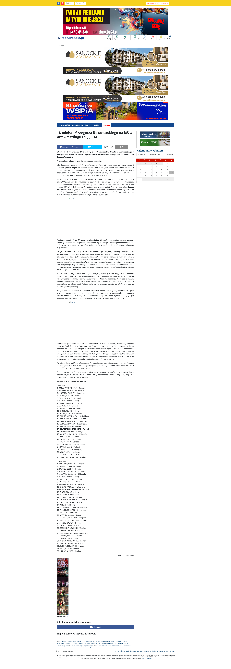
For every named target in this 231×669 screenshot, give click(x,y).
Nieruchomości (135, 39)
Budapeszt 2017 (69, 643)
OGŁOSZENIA (77, 125)
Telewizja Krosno (103, 645)
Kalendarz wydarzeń (149, 150)
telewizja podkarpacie (115, 645)
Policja (153, 39)
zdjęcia (90, 647)
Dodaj (109, 39)
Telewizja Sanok (126, 645)
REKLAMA (106, 125)
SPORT (88, 125)
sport (96, 645)
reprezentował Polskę (63, 645)
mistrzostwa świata (103, 643)
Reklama (69, 3)
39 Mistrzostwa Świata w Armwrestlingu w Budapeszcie (112, 641)
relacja (126, 643)
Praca (125, 39)
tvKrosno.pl (66, 647)
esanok (77, 643)
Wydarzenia (161, 39)
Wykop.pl (109, 147)
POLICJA (96, 125)
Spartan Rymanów (89, 645)
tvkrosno (59, 647)
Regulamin (147, 651)
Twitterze (93, 147)
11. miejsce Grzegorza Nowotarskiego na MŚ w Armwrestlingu (77, 641)
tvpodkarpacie (74, 647)
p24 (110, 643)
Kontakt (172, 651)
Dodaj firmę (165, 3)
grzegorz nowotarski (91, 643)
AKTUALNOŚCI (64, 125)
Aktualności (80, 3)
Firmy (144, 39)
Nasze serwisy (164, 651)
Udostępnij (96, 627)
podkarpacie (119, 643)
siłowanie (81, 645)
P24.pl (114, 643)
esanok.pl (82, 643)
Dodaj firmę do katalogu (134, 651)
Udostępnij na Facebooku (70, 147)
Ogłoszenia (117, 39)
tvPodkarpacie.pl (83, 647)
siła (77, 645)
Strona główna (120, 651)
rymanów (72, 645)
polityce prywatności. (146, 658)
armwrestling (60, 643)
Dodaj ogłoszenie (152, 3)
